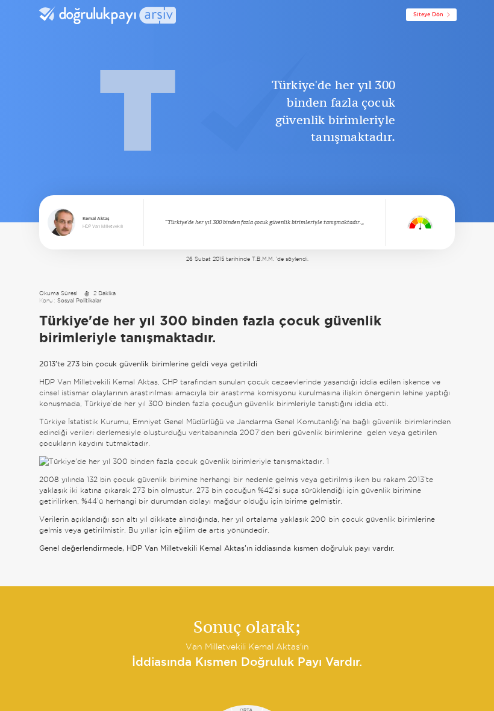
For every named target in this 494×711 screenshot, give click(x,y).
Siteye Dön (428, 14)
